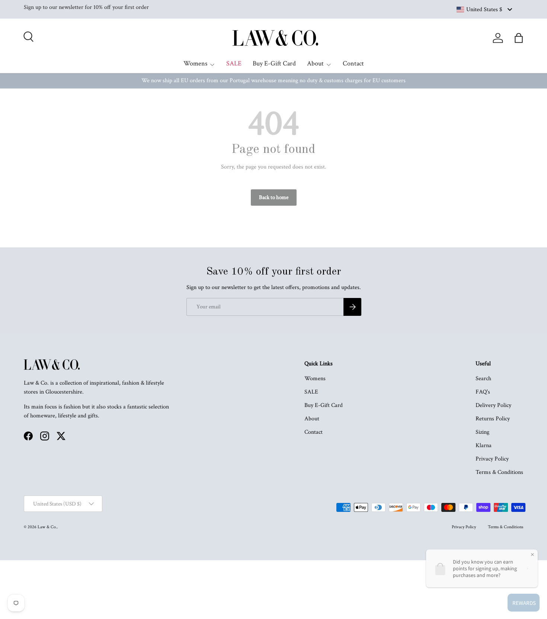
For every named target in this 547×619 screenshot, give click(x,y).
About (315, 63)
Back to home (273, 197)
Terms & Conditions (499, 472)
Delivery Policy (493, 405)
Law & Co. (47, 527)
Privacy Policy (492, 459)
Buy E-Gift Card (274, 63)
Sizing (482, 432)
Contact (353, 63)
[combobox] (484, 9)
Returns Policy (493, 419)
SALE (233, 63)
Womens (195, 63)
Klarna (484, 445)
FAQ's (483, 392)
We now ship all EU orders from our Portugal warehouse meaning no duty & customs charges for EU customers (273, 80)
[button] (519, 38)
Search (483, 378)
